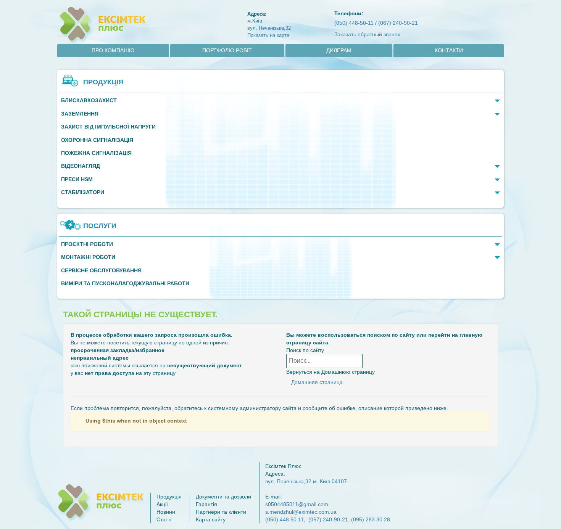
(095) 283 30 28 (370, 519)
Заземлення (79, 114)
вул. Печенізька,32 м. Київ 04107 (306, 481)
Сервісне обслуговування (101, 270)
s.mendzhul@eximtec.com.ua (301, 512)
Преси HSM (77, 179)
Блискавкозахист (89, 100)
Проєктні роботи (87, 244)
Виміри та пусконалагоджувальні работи (125, 283)
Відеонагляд (80, 166)
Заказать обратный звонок (367, 34)
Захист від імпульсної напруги (108, 127)
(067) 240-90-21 (398, 23)
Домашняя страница (317, 382)
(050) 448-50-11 (354, 23)
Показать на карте (268, 35)
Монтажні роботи (88, 257)
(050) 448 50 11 (284, 519)
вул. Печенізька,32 (269, 28)
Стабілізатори (82, 192)
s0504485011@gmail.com (296, 504)
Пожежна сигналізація (96, 153)
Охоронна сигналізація (97, 140)
